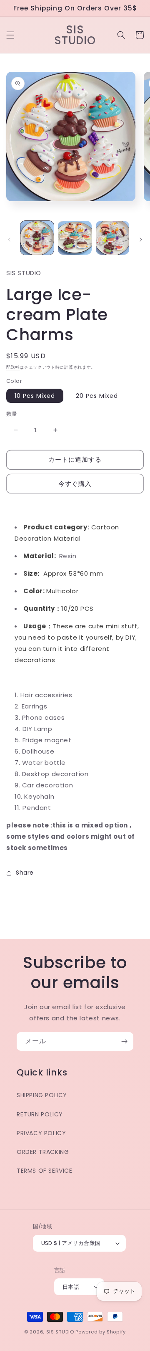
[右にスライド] (141, 239)
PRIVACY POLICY (41, 1133)
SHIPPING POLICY (42, 1095)
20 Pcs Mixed (97, 396)
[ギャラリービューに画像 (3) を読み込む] (112, 237)
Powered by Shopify (100, 1331)
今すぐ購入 (75, 483)
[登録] (124, 1041)
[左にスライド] (9, 239)
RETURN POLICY (40, 1114)
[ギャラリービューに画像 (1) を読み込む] (37, 237)
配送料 (13, 367)
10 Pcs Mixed (35, 396)
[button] (10, 35)
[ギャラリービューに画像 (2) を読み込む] (74, 237)
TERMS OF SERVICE (44, 1170)
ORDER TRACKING (43, 1152)
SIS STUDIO (60, 1331)
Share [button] (25, 872)
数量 (12, 414)
